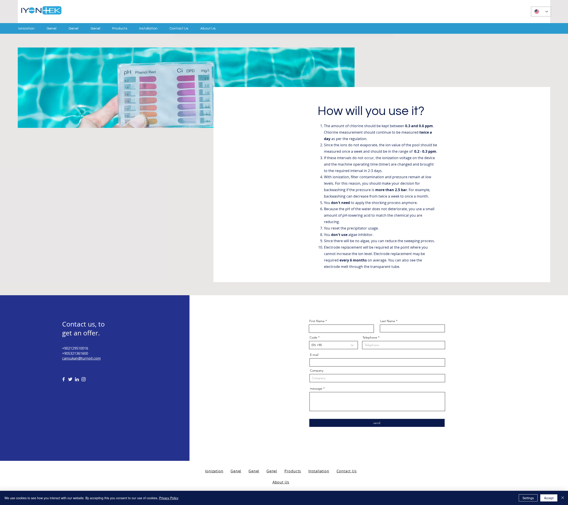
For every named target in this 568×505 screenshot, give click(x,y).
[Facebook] (63, 379)
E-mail (314, 354)
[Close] (562, 497)
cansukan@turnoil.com (81, 358)
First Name (317, 321)
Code (313, 337)
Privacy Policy (168, 498)
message (316, 388)
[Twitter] (70, 379)
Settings (528, 498)
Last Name (387, 321)
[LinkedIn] (77, 379)
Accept (549, 498)
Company (316, 370)
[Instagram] (83, 379)
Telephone (370, 337)
